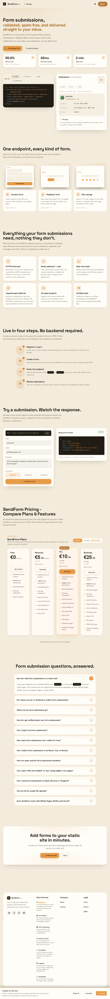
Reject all (76, 993)
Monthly (78, 540)
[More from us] (95, 4)
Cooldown (44, 475)
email (7, 448)
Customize (88, 993)
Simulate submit (28, 481)
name (7, 439)
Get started (18, 569)
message (8, 457)
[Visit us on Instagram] (14, 913)
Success (13, 475)
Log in (65, 855)
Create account (50, 855)
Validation (28, 475)
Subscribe (42, 569)
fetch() (27, 76)
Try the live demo (32, 48)
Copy (47, 433)
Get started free (12, 48)
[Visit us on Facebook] (24, 913)
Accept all (101, 993)
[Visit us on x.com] (9, 913)
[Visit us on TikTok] (19, 913)
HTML (17, 76)
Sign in (102, 4)
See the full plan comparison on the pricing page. (55, 642)
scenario (9, 471)
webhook (18, 81)
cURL (39, 76)
